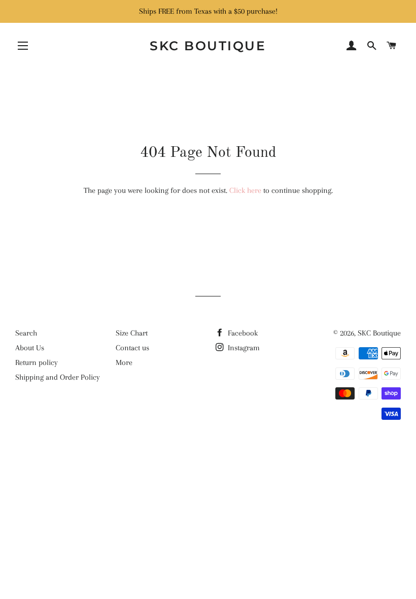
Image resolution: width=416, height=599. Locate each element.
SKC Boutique (208, 45)
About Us (29, 347)
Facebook (242, 333)
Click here (245, 190)
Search (26, 333)
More (124, 362)
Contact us (132, 347)
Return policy (36, 362)
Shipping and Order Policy (57, 377)
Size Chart (132, 333)
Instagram (243, 347)
